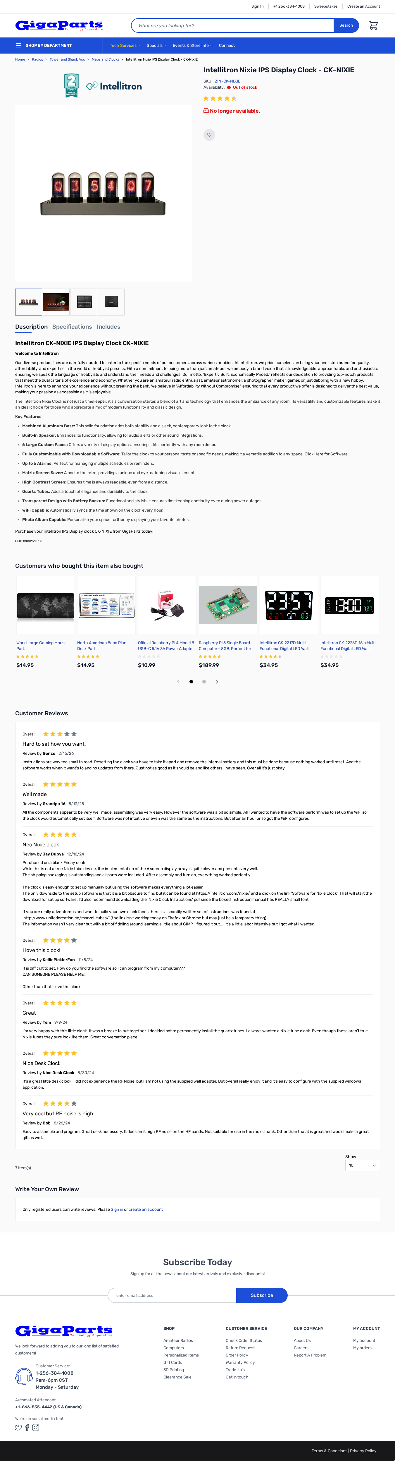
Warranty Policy (240, 1362)
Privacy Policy (363, 1450)
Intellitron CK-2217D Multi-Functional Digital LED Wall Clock (284, 648)
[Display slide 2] (204, 681)
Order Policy (237, 1355)
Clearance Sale (177, 1377)
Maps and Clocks (105, 59)
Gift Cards (172, 1362)
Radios (37, 59)
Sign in (117, 1209)
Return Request (240, 1347)
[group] (221, 98)
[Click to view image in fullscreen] (103, 193)
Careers (301, 1347)
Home (20, 59)
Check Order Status (244, 1340)
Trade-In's (235, 1369)
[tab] (31, 328)
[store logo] (59, 25)
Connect (227, 45)
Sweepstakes (326, 6)
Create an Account (363, 6)
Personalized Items (181, 1355)
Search (346, 25)
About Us (302, 1340)
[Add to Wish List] (209, 135)
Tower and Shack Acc (67, 59)
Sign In (257, 6)
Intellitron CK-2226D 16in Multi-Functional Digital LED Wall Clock (348, 648)
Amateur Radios (178, 1340)
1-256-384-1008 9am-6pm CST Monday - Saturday (57, 1380)
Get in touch (237, 1377)
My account (364, 1340)
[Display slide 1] (191, 681)
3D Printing (173, 1369)
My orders (362, 1347)
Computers (173, 1347)
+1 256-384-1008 (289, 6)
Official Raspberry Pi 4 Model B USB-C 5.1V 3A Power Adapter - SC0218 (166, 648)
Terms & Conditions (330, 1450)
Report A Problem (310, 1355)
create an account (146, 1209)
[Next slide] (217, 681)
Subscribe (262, 1295)
